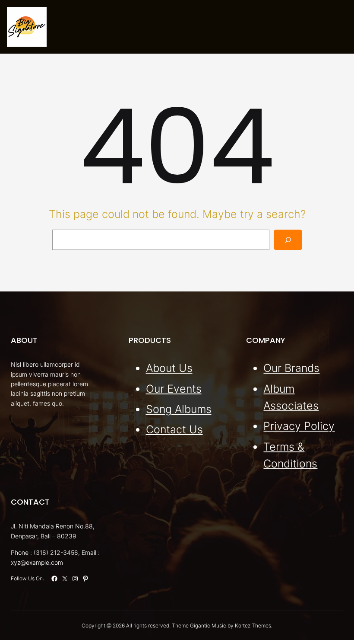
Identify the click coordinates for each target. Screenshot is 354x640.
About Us (169, 368)
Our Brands (291, 368)
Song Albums (179, 409)
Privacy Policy (299, 425)
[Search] (288, 240)
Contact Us (174, 429)
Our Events (174, 388)
